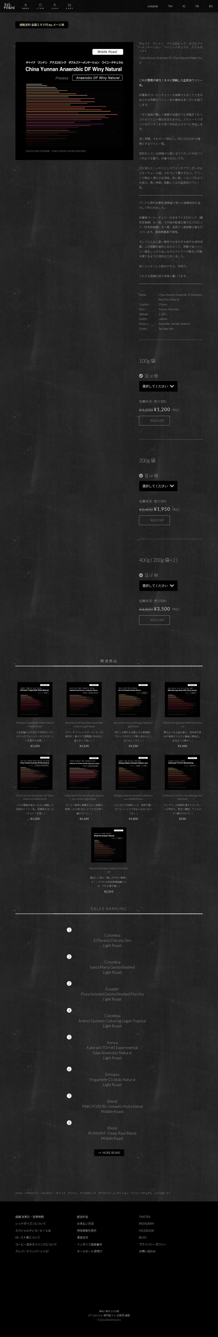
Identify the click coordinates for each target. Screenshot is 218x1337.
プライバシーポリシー (153, 1244)
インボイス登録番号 (89, 1244)
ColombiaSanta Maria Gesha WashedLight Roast (112, 967)
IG (184, 6)
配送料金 (82, 1216)
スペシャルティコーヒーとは (33, 1230)
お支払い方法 (85, 1223)
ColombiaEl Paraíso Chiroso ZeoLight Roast (112, 940)
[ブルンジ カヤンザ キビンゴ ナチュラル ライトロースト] (133, 699)
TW (170, 6)
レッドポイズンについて (30, 1223)
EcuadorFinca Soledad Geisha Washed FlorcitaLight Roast (112, 993)
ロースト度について (27, 1237)
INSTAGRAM (146, 1223)
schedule (153, 6)
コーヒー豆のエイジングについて (36, 1244)
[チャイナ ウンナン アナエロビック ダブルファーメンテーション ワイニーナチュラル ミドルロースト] (35, 772)
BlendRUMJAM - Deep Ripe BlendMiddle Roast (112, 1133)
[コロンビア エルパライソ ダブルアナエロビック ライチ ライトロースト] (84, 772)
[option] (74, 101)
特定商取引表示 (86, 1230)
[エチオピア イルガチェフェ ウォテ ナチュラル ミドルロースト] (35, 699)
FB (197, 6)
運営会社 (82, 1237)
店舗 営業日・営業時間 (29, 1216)
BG (211, 6)
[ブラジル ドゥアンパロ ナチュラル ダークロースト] (109, 845)
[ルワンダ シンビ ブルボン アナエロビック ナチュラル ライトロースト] (84, 699)
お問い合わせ (147, 1251)
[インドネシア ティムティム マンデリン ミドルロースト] (182, 772)
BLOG (142, 1237)
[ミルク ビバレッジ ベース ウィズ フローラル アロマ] (182, 699)
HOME (18, 1193)
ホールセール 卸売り (90, 1251)
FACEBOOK (146, 1230)
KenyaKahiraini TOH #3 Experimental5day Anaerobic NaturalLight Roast (112, 1050)
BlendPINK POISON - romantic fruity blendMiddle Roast (112, 1106)
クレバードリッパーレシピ (32, 1251)
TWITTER (144, 1216)
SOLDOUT (47, 1193)
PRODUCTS (32, 1193)
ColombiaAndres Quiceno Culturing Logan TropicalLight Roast (112, 1020)
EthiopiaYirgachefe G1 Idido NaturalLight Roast (112, 1079)
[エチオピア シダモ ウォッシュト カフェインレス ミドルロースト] (133, 772)
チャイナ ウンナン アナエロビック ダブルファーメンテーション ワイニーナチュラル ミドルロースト (113, 1193)
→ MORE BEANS (109, 1152)
